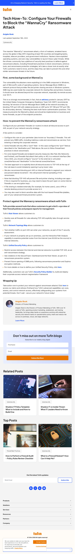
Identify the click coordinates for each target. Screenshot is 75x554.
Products (6, 501)
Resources (7, 514)
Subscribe (65, 480)
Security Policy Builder (43, 272)
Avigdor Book (8, 34)
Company (6, 523)
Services (6, 510)
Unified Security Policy (17, 245)
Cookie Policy (18, 548)
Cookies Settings (41, 546)
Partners (6, 519)
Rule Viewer (13, 213)
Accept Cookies (41, 542)
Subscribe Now (37, 358)
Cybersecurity (7, 42)
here (59, 267)
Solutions (6, 505)
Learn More (19, 320)
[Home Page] (7, 9)
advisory (45, 100)
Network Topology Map (18, 225)
